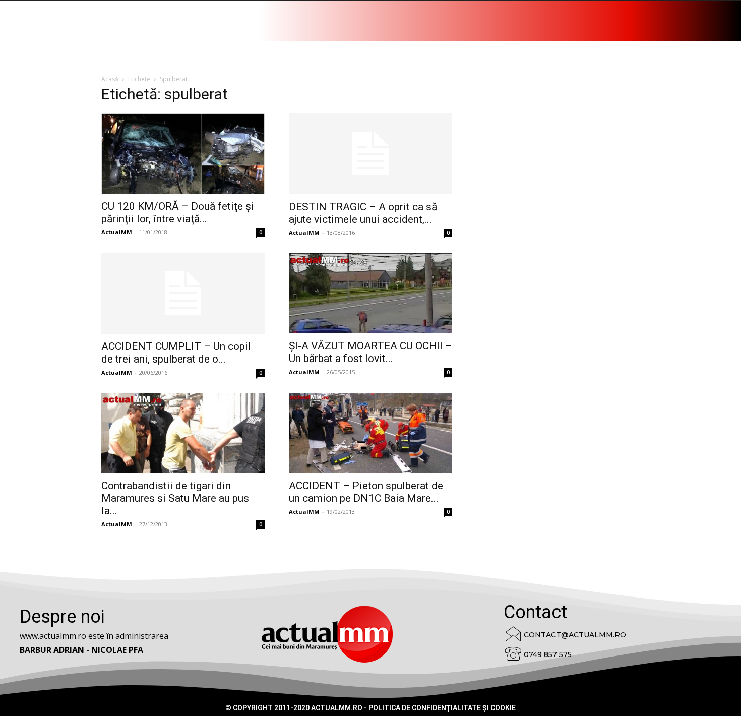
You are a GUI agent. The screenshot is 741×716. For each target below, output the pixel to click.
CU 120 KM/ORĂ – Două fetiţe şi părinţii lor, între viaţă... (177, 212)
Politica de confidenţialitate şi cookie (442, 708)
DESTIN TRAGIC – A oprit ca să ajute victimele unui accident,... (363, 213)
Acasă (109, 79)
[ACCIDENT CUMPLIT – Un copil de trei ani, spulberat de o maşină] (183, 293)
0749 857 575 (548, 654)
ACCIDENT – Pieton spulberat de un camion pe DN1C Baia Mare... (366, 492)
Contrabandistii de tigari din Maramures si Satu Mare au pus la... (175, 498)
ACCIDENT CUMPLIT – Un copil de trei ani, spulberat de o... (176, 352)
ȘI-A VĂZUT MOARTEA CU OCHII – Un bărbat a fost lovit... (370, 352)
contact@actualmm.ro (575, 634)
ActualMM (116, 232)
